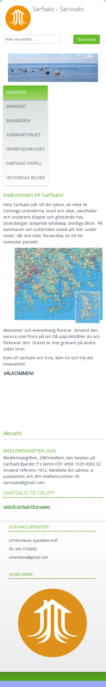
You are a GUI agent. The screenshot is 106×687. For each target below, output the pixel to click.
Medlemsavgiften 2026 (29, 451)
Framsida (16, 92)
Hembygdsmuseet (25, 149)
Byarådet (16, 106)
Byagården (18, 120)
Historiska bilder (25, 177)
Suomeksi (86, 39)
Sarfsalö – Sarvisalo (58, 9)
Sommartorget (23, 135)
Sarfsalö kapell (24, 163)
